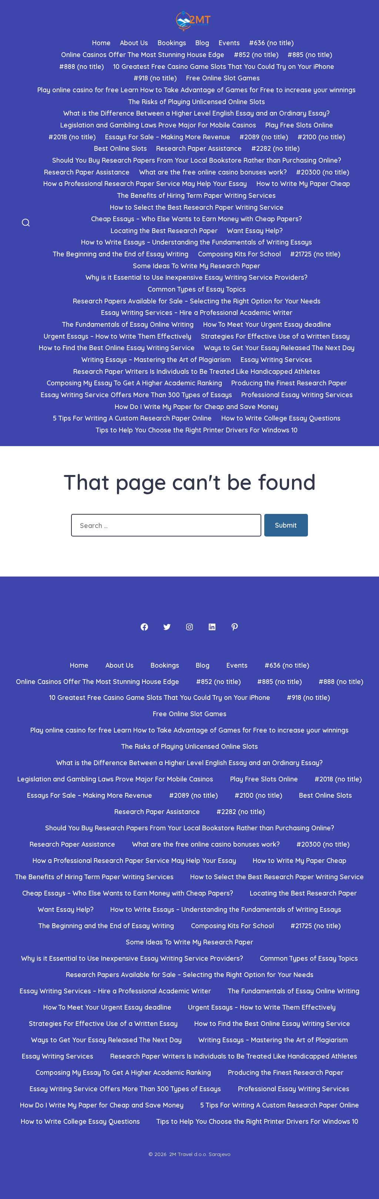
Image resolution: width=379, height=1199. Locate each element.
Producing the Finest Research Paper (289, 383)
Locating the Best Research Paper (164, 230)
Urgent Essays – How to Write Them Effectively (117, 336)
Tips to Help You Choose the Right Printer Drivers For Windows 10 (197, 430)
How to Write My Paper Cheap (303, 183)
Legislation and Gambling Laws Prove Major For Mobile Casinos (158, 125)
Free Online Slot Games (223, 78)
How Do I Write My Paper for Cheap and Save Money (196, 406)
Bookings (172, 43)
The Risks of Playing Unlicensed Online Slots (196, 101)
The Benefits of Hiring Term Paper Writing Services (196, 195)
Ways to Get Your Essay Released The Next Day (279, 347)
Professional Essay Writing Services (297, 395)
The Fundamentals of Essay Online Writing (128, 324)
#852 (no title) (256, 54)
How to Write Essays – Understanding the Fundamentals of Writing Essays (196, 242)
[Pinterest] (234, 627)
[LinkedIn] (212, 627)
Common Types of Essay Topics (197, 289)
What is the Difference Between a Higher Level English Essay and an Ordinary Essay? (196, 113)
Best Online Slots (120, 148)
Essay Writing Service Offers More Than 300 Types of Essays (136, 395)
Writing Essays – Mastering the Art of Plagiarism (156, 359)
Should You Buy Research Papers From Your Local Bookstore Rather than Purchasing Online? (196, 160)
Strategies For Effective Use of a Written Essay (275, 336)
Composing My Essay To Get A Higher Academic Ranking (134, 383)
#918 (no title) (155, 78)
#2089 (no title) (263, 137)
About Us (134, 43)
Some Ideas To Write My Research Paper (196, 266)
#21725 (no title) (315, 254)
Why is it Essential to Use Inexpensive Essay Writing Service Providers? (196, 277)
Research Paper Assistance (199, 148)
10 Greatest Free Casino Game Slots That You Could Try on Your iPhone (223, 66)
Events (229, 43)
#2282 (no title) (275, 148)
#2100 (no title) (321, 137)
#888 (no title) (81, 66)
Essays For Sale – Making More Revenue (167, 137)
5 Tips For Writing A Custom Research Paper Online (132, 418)
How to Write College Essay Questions (281, 418)
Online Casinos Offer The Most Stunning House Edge (142, 54)
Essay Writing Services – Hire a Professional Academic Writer (196, 312)
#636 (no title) (271, 43)
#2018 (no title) (71, 137)
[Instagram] (189, 627)
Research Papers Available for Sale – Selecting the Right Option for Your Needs (197, 301)
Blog (202, 43)
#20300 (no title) (322, 172)
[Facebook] (144, 627)
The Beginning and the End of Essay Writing (120, 254)
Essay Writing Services (276, 359)
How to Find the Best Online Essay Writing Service (117, 347)
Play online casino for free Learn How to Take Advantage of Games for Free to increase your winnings (196, 90)
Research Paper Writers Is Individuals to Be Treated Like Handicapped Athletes (196, 371)
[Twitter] (167, 627)
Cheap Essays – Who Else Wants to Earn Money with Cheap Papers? (196, 219)
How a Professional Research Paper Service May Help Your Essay (145, 183)
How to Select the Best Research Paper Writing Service (197, 207)
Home (101, 43)
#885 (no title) (310, 54)
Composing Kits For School (239, 254)
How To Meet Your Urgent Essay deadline (267, 324)
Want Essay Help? (255, 230)
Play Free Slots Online (299, 125)
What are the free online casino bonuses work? (213, 172)
